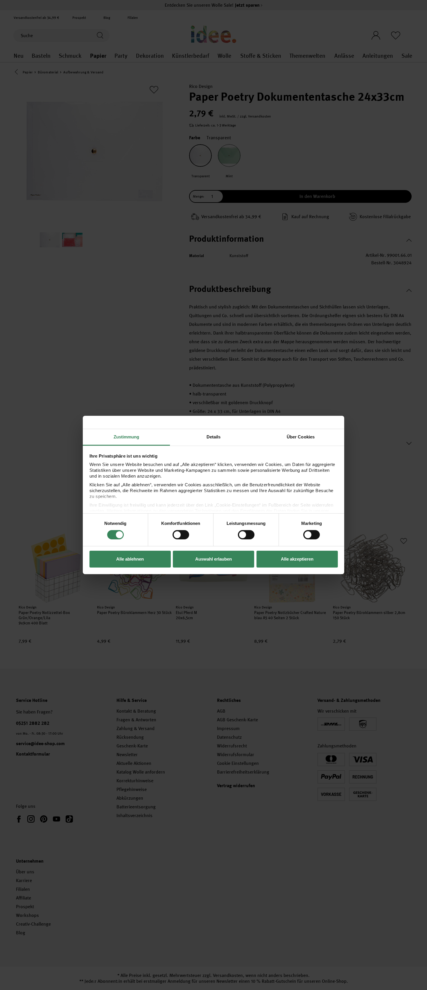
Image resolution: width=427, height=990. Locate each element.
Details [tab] (214, 436)
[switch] (181, 534)
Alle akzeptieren (297, 559)
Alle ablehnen (130, 559)
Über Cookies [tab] (301, 436)
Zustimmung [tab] (126, 436)
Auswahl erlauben (213, 559)
